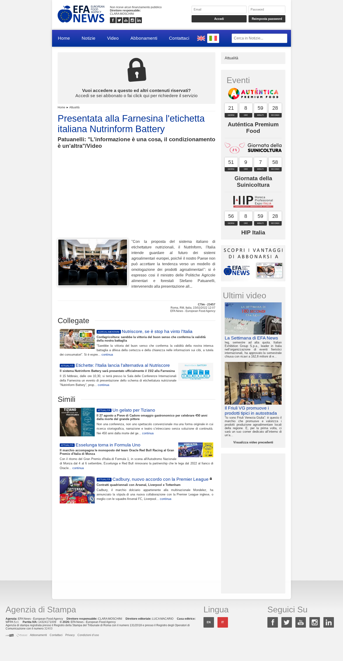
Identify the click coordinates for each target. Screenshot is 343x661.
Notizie (88, 38)
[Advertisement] (136, 202)
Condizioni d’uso (88, 635)
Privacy (70, 635)
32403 (48, 628)
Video (113, 38)
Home (64, 38)
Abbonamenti (143, 38)
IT (222, 622)
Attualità (74, 107)
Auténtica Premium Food (253, 127)
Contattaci (179, 38)
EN (209, 622)
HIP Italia (253, 232)
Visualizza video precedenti (253, 442)
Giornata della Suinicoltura (253, 181)
